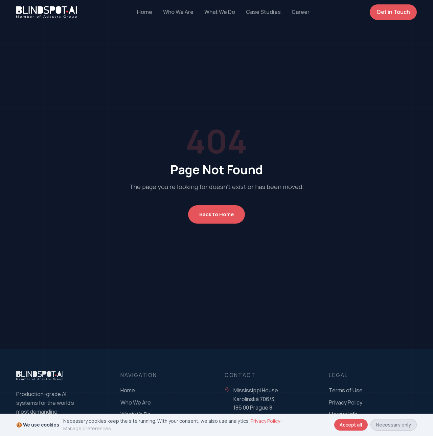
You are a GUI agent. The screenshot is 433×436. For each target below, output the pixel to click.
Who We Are (178, 12)
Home (144, 12)
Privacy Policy (345, 402)
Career (301, 12)
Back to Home (216, 214)
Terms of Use (346, 390)
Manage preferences (87, 428)
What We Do (219, 12)
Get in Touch (393, 12)
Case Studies (263, 12)
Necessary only (393, 424)
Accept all (351, 424)
